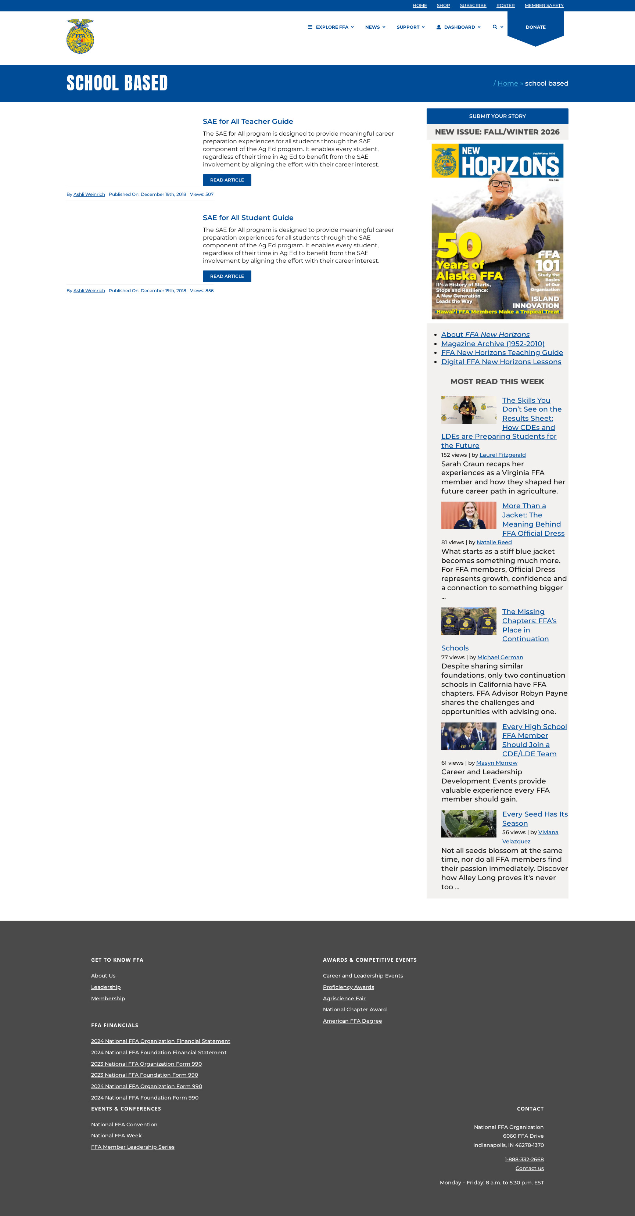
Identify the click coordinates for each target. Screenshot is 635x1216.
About (485, 334)
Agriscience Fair (344, 998)
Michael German (500, 657)
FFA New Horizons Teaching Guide (502, 352)
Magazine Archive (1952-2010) (493, 344)
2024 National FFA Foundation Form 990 (144, 1097)
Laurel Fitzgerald (503, 454)
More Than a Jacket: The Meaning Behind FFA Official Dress (533, 519)
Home (508, 83)
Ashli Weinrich (89, 194)
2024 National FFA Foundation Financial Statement (159, 1052)
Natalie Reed (494, 542)
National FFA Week (116, 1135)
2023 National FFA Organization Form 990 (146, 1064)
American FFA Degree (352, 1021)
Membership (108, 998)
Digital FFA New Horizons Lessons (501, 362)
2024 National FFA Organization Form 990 (146, 1086)
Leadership (106, 987)
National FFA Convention (124, 1124)
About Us (103, 975)
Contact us (530, 1168)
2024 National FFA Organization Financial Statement (160, 1041)
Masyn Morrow (496, 762)
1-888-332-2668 (524, 1159)
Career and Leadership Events (363, 975)
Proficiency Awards (348, 987)
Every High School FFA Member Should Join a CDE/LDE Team (534, 740)
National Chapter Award (355, 1009)
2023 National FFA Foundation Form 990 (144, 1075)
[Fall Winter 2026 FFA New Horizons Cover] (497, 143)
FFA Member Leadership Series (133, 1147)
